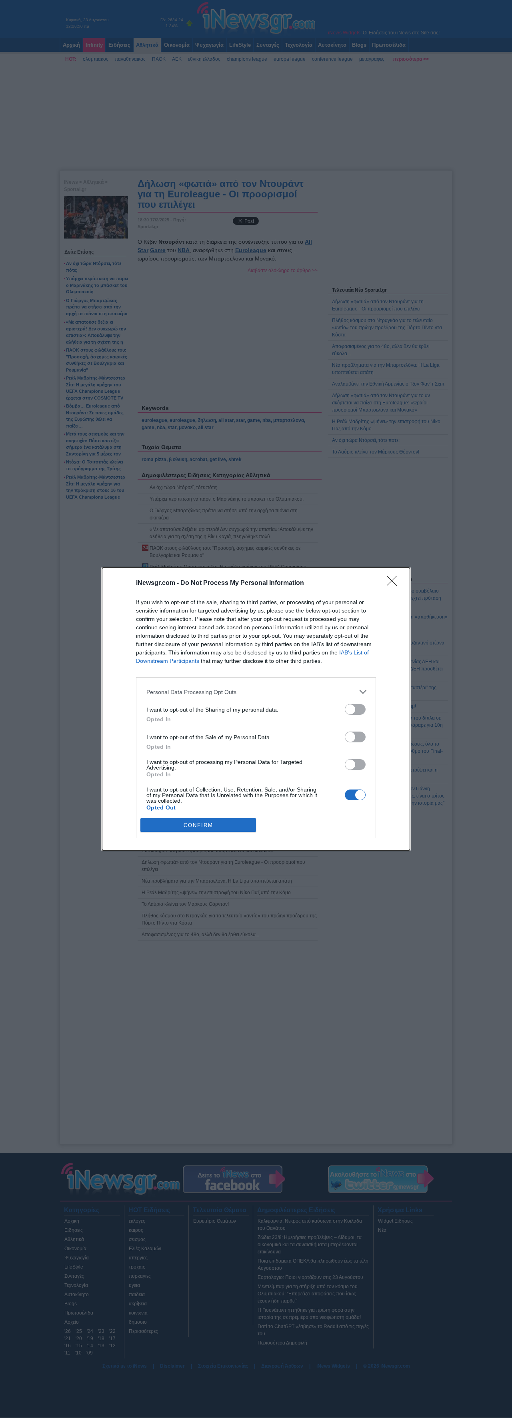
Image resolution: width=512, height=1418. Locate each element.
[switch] (355, 709)
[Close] (394, 583)
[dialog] (256, 709)
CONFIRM (198, 825)
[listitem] (256, 692)
